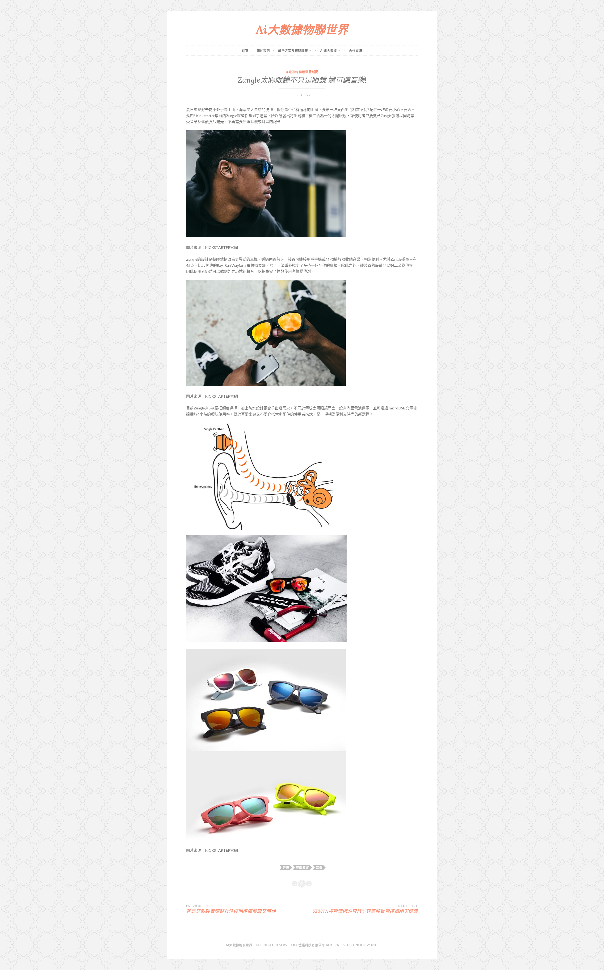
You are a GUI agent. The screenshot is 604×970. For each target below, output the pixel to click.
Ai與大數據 (328, 50)
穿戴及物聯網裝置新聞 (302, 72)
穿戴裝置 (302, 867)
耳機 (319, 867)
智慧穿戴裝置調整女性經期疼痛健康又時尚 (231, 909)
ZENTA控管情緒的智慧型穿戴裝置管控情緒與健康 (365, 909)
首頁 (245, 50)
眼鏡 (286, 867)
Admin (305, 95)
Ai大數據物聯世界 (302, 29)
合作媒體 (355, 50)
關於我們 (263, 50)
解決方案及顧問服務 (293, 50)
